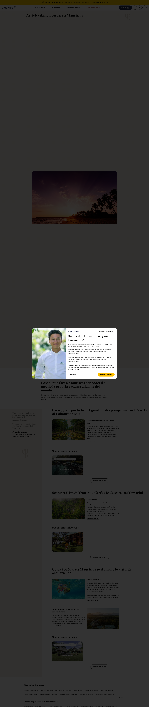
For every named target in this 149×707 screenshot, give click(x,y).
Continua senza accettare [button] (106, 331)
